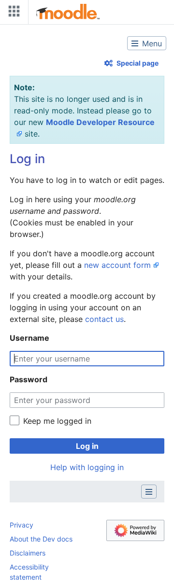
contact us (104, 319)
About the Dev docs (41, 539)
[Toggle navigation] (12, 13)
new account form (117, 265)
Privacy (21, 525)
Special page (137, 63)
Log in (87, 446)
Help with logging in (87, 467)
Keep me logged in (57, 421)
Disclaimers (27, 553)
